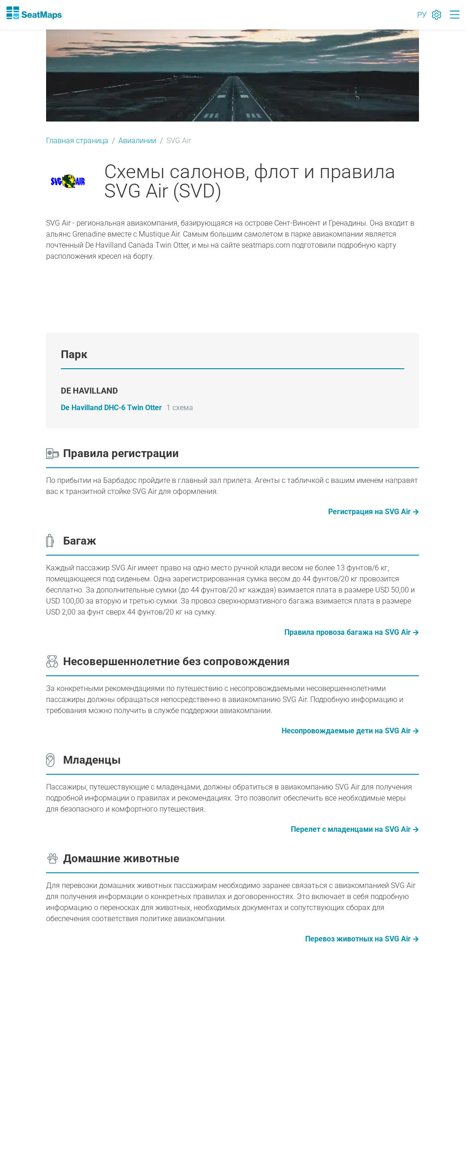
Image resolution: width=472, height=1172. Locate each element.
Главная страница (77, 140)
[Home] (34, 13)
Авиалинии (137, 140)
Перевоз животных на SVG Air (358, 938)
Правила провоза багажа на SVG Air (347, 632)
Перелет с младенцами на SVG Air (351, 829)
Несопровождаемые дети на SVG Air (346, 730)
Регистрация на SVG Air (369, 511)
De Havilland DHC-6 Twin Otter (111, 407)
